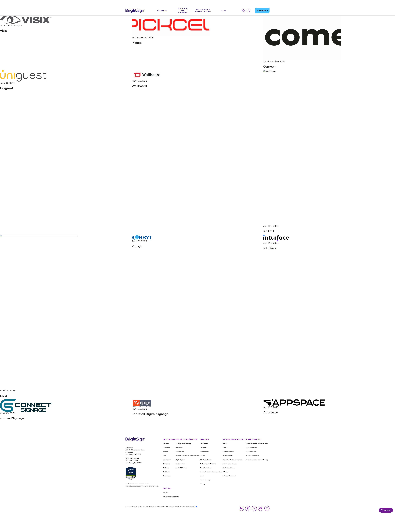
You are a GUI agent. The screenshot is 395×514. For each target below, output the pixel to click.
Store (224, 11)
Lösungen (162, 11)
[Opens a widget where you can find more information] (386, 510)
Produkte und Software (183, 10)
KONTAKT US (261, 10)
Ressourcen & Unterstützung (203, 10)
